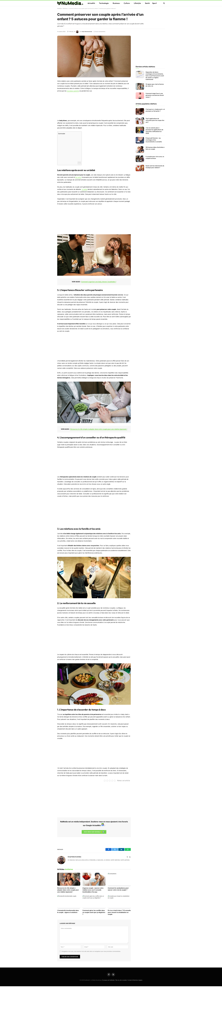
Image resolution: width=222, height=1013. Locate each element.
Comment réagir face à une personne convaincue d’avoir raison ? (155, 95)
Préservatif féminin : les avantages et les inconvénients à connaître (154, 140)
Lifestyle (137, 3)
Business (116, 3)
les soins (78, 177)
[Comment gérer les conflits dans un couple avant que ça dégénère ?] (93, 901)
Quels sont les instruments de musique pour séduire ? (155, 166)
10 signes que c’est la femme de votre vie (155, 85)
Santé (147, 3)
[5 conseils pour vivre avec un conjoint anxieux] (140, 158)
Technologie (104, 3)
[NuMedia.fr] (70, 3)
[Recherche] (164, 3)
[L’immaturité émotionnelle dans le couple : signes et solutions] (68, 901)
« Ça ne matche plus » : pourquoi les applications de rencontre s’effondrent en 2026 (154, 130)
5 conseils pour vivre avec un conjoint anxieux (155, 157)
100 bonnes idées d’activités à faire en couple (155, 148)
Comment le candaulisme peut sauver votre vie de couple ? (118, 889)
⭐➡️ (94, 832)
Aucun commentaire (100, 31)
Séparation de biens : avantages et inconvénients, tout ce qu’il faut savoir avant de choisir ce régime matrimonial (155, 75)
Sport (154, 3)
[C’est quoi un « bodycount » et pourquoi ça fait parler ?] (140, 111)
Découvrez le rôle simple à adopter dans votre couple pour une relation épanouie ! (98, 429)
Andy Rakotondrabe (87, 31)
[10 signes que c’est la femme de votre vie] (140, 86)
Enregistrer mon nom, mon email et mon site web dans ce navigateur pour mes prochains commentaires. (91, 951)
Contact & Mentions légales (135, 980)
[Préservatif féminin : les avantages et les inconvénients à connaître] (140, 140)
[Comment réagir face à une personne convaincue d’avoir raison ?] (140, 95)
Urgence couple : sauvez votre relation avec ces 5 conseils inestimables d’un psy (92, 890)
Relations (65, 8)
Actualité (91, 3)
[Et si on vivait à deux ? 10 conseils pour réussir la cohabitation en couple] (119, 901)
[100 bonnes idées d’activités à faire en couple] (140, 149)
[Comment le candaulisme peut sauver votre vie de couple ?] (119, 879)
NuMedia (59, 8)
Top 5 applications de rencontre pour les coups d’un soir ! (155, 120)
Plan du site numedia (121, 980)
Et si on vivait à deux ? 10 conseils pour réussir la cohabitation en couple (119, 912)
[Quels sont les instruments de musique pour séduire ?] (140, 168)
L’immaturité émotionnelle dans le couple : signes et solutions (68, 911)
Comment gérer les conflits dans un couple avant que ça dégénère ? (93, 912)
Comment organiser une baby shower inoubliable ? (98, 282)
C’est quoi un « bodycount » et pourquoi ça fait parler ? (155, 110)
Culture (127, 3)
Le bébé (84, 189)
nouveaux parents (73, 91)
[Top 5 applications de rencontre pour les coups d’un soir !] (140, 120)
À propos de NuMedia (108, 980)
